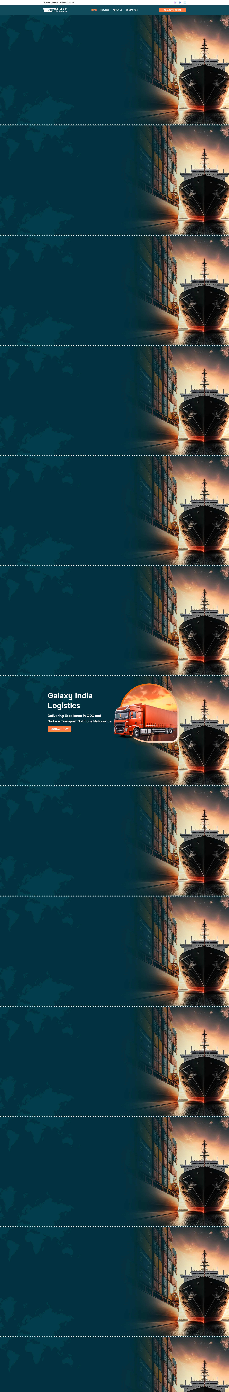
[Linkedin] (185, 2)
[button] (172, 10)
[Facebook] (180, 2)
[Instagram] (175, 2)
